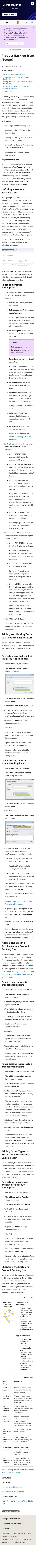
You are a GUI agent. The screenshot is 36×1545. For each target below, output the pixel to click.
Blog (28, 1533)
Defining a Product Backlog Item (14, 74)
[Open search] (27, 22)
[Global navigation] (2, 22)
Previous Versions (19, 1533)
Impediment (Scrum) (20, 1262)
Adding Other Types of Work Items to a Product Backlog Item (16, 87)
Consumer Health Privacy (10, 1539)
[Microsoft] (18, 22)
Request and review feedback (13, 1491)
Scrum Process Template (15, 50)
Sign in (32, 22)
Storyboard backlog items (11, 1487)
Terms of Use (26, 1539)
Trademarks (6, 1542)
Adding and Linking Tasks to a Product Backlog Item (16, 78)
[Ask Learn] (29, 49)
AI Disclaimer (6, 1533)
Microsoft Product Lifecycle (15, 33)
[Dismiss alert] (32, 3)
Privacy (13, 1536)
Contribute (5, 1536)
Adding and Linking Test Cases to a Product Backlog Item (17, 82)
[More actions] (32, 49)
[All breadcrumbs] (3, 49)
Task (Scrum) (10, 756)
